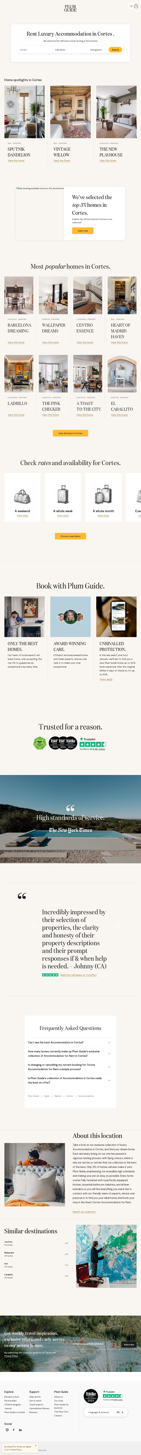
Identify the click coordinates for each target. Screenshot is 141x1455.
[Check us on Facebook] (14, 1430)
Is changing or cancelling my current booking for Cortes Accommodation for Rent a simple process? (61, 1067)
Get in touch (35, 1400)
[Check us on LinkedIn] (20, 1430)
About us (58, 1396)
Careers (58, 1415)
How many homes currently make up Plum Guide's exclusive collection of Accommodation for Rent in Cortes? (64, 1053)
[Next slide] (117, 926)
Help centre (35, 1396)
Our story (58, 1400)
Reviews (33, 1412)
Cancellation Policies (39, 1408)
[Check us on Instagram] (7, 1430)
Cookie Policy (15, 1449)
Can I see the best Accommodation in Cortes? (56, 1042)
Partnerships (10, 1400)
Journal (8, 1408)
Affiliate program (12, 1404)
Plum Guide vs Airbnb (14, 1412)
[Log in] (133, 6)
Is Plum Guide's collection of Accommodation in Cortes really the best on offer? (65, 1080)
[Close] (36, 1445)
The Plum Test (61, 1411)
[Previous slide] (35, 926)
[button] (70, 6)
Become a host (11, 1396)
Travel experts (36, 1404)
